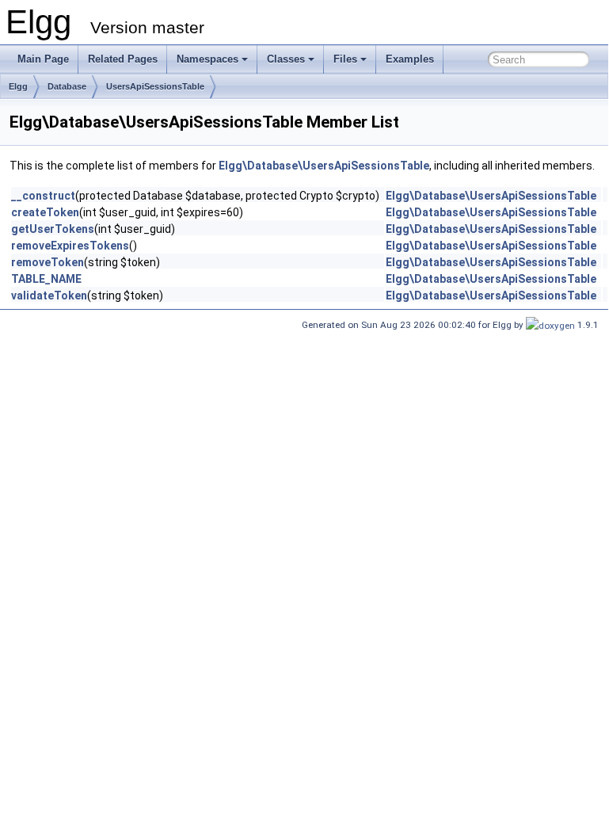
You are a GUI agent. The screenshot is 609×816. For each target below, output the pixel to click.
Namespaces (207, 59)
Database (67, 86)
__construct (43, 195)
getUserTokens (52, 229)
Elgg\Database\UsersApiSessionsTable (324, 165)
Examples (410, 59)
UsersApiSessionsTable (155, 86)
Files (345, 59)
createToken (45, 212)
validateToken (49, 295)
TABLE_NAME (46, 279)
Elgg (18, 86)
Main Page (43, 59)
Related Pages (123, 59)
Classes (286, 59)
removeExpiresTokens (70, 245)
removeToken (47, 262)
